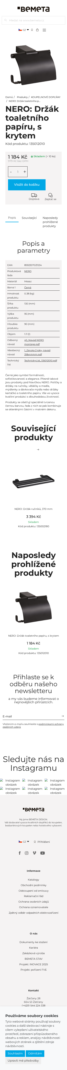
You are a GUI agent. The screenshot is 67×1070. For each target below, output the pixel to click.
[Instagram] (27, 853)
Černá (27, 287)
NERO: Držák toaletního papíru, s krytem (32, 101)
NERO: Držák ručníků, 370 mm (33, 509)
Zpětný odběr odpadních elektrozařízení (33, 912)
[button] (38, 29)
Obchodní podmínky (33, 885)
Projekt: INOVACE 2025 (33, 964)
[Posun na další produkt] (38, 449)
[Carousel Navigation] (33, 449)
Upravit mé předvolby (23, 1060)
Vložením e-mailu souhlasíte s (33, 725)
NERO (27, 271)
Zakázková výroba (33, 953)
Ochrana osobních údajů (33, 901)
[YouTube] (42, 853)
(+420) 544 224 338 (33, 1005)
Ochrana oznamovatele (33, 907)
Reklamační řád (33, 896)
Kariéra (33, 947)
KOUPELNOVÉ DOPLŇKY (45, 97)
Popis (12, 217)
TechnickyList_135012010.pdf (40, 360)
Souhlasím (15, 1053)
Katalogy (33, 879)
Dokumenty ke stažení (33, 942)
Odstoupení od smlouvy (34, 890)
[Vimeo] (35, 853)
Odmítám (35, 1053)
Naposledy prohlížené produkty (50, 222)
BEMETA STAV (34, 958)
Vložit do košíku (26, 185)
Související (29, 218)
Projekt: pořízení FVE (34, 969)
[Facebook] (20, 853)
